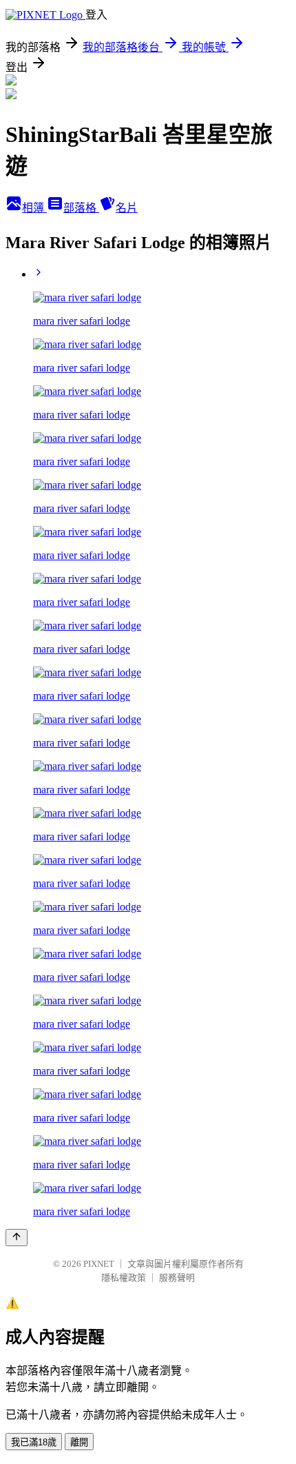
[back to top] (17, 1237)
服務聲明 (177, 1277)
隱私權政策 (123, 1277)
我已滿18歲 (33, 1442)
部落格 (81, 208)
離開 (79, 1442)
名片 (127, 208)
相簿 (34, 208)
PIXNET (98, 1264)
